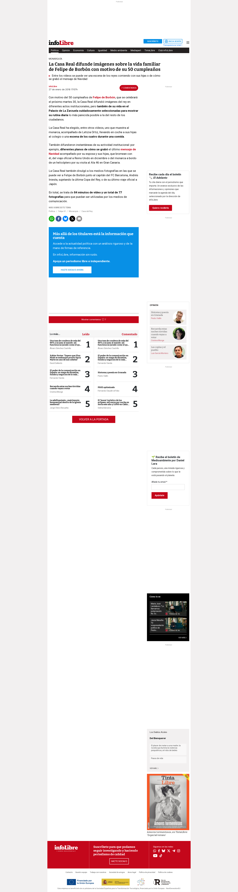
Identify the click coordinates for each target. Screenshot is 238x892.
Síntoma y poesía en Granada (112, 372)
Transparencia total (172, 45)
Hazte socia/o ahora (72, 270)
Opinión (66, 50)
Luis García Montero (159, 353)
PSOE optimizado (106, 387)
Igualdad (102, 50)
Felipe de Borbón (104, 97)
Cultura (90, 50)
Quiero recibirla (160, 208)
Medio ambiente (118, 50)
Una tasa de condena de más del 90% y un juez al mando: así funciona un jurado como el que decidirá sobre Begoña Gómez (65, 343)
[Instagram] (178, 851)
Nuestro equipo (81, 872)
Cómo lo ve (155, 596)
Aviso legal (132, 872)
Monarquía (73, 211)
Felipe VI (62, 211)
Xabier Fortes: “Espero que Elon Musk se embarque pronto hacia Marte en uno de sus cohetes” (65, 357)
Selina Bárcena (104, 408)
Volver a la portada (93, 419)
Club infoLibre (165, 50)
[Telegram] (173, 851)
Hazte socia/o (119, 861)
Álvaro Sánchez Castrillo (60, 348)
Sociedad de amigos (117, 872)
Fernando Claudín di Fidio (108, 391)
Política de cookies (165, 872)
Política (55, 50)
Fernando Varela (57, 378)
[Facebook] (159, 851)
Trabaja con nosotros (98, 872)
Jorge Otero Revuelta (59, 408)
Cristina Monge (56, 392)
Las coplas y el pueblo (158, 348)
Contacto (69, 872)
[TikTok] (160, 856)
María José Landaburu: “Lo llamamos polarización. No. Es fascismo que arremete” (157, 609)
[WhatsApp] (154, 851)
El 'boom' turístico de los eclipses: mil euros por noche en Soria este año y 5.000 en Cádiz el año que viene (113, 403)
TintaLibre (149, 50)
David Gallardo (56, 363)
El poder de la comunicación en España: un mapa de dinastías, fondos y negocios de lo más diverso (65, 373)
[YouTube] (155, 856)
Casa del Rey (87, 211)
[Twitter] (168, 851)
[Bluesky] (163, 851)
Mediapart (136, 50)
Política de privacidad (147, 872)
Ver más (153, 768)
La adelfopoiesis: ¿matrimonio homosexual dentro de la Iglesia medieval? (65, 402)
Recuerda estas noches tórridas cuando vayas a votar (65, 387)
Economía (78, 50)
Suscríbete (152, 41)
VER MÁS (182, 638)
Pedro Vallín (103, 376)
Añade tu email (159, 482)
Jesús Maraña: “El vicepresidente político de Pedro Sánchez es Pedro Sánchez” (157, 625)
